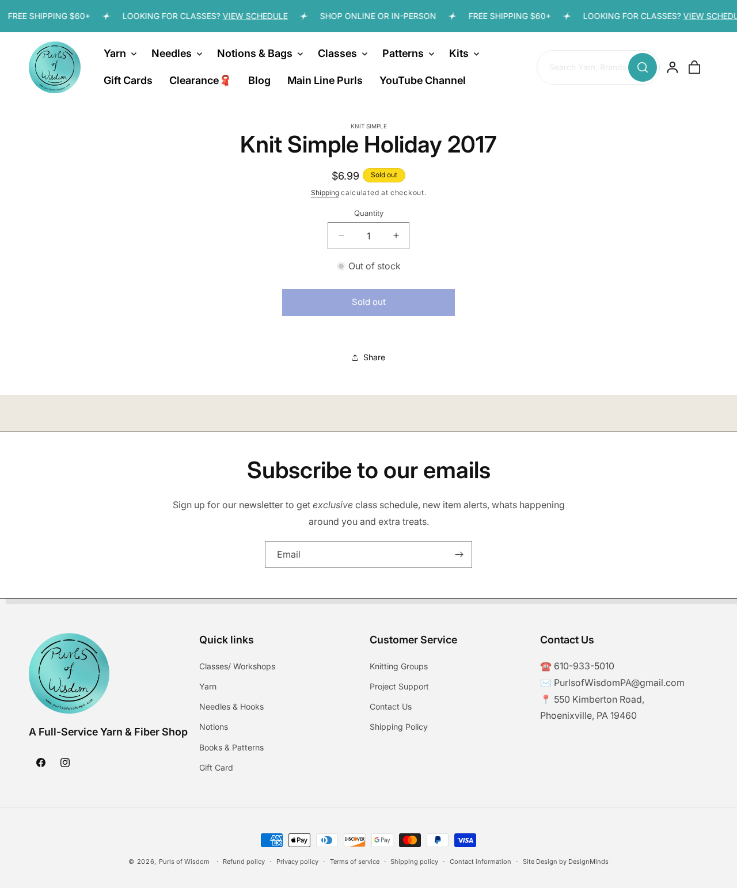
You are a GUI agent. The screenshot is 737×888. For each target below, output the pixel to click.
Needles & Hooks (231, 707)
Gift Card (216, 768)
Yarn (207, 687)
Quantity (368, 212)
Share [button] (374, 357)
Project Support (399, 687)
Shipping (325, 192)
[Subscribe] (459, 554)
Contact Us (391, 707)
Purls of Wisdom (184, 861)
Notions (213, 727)
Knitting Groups (399, 667)
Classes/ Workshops (237, 667)
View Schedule (248, 16)
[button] (119, 53)
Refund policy (244, 861)
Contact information (480, 861)
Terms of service (354, 861)
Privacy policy (297, 861)
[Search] (642, 67)
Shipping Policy (399, 727)
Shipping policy (414, 861)
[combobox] (598, 68)
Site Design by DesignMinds (566, 861)
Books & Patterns (231, 747)
